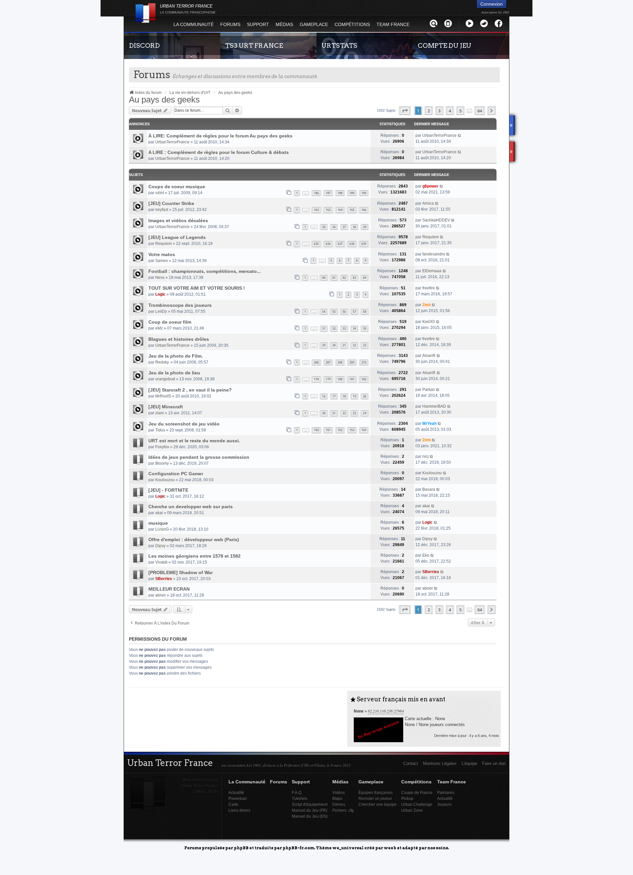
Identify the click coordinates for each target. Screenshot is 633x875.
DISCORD (144, 45)
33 (344, 328)
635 (316, 244)
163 (328, 210)
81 (334, 278)
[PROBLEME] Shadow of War (180, 572)
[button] (405, 111)
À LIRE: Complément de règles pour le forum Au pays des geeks (220, 135)
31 (323, 328)
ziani (159, 413)
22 (344, 413)
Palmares (445, 792)
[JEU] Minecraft (165, 406)
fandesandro (433, 254)
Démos (338, 804)
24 (364, 413)
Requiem (163, 243)
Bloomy (162, 463)
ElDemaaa (431, 271)
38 (354, 227)
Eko (425, 555)
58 (364, 311)
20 (364, 396)
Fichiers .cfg (343, 810)
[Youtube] (469, 23)
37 (344, 227)
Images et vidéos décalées (178, 220)
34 (354, 328)
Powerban (237, 798)
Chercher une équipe (377, 804)
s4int (159, 192)
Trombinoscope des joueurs (180, 305)
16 (323, 396)
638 (351, 244)
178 (316, 379)
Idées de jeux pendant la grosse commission (198, 457)
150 (316, 430)
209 (351, 362)
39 (364, 227)
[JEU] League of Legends (177, 237)
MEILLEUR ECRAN (169, 589)
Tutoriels (299, 798)
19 (354, 396)
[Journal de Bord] (448, 23)
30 (334, 345)
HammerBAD (434, 406)
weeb (390, 847)
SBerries (163, 578)
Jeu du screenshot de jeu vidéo (184, 423)
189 (351, 193)
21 (334, 413)
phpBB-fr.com (298, 847)
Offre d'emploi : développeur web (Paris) (193, 539)
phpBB (241, 847)
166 (363, 210)
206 (316, 362)
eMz (159, 328)
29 (323, 345)
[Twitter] (484, 23)
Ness (160, 277)
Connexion (491, 4)
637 (340, 244)
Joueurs (444, 804)
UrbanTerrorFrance (172, 142)
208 (340, 362)
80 (323, 278)
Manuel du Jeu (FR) (309, 810)
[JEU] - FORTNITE (168, 490)
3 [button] (439, 111)
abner (160, 595)
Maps (337, 798)
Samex (161, 260)
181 (351, 379)
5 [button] (460, 111)
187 (328, 193)
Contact (410, 763)
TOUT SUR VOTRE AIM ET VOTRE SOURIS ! (196, 288)
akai (159, 512)
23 (354, 413)
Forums (230, 24)
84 (364, 278)
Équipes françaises (375, 792)
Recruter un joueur (375, 798)
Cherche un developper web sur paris (190, 506)
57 (354, 311)
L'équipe (469, 763)
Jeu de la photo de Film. (175, 356)
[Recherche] (433, 23)
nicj (425, 456)
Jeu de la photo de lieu (174, 372)
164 (340, 210)
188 (340, 193)
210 (363, 362)
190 (363, 193)
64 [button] (479, 111)
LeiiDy (161, 311)
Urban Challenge (416, 804)
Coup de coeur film (169, 322)
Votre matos (161, 254)
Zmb (426, 305)
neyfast (161, 209)
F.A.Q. (297, 792)
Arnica (428, 203)
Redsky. (162, 362)
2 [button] (429, 111)
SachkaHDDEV (436, 220)
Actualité (236, 792)
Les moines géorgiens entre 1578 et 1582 (194, 556)
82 (344, 278)
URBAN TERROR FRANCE (188, 9)
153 (351, 430)
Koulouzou (165, 480)
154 (363, 430)
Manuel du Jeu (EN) (310, 816)
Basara (428, 489)
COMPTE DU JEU (444, 45)
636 (328, 244)
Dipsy (160, 545)
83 (354, 278)
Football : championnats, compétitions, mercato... (204, 271)
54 (323, 311)
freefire (428, 288)
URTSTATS (339, 45)
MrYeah (429, 423)
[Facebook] (498, 23)
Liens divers (239, 810)
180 (340, 379)
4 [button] (450, 111)
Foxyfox (162, 447)
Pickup (407, 798)
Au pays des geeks (164, 99)
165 (351, 210)
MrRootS (163, 396)
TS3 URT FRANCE (254, 45)
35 (323, 227)
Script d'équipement (309, 804)
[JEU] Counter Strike (171, 203)
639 (363, 244)
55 (334, 311)
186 (316, 193)
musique (158, 523)
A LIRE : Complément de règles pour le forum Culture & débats (218, 152)
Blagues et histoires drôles (178, 339)
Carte (233, 804)
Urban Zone (412, 810)
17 (334, 396)
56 (344, 311)
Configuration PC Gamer (175, 473)
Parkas (428, 389)
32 (334, 328)
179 (328, 379)
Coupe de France (417, 792)
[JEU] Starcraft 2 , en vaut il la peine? (190, 390)
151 (328, 430)
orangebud (165, 379)
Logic (160, 294)
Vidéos (338, 792)
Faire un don (494, 763)
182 (363, 379)
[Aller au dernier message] (460, 135)
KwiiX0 (428, 321)
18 (344, 396)
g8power (430, 186)
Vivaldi (161, 562)
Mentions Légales (440, 763)
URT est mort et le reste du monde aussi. (194, 440)
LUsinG (162, 529)
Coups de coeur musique (176, 186)
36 (334, 227)
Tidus (160, 430)
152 (340, 430)
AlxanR (429, 355)
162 (316, 210)
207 (328, 362)
